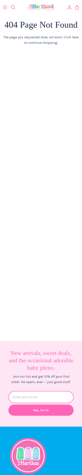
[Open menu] (4, 7)
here (75, 37)
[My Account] (67, 7)
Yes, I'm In (41, 410)
